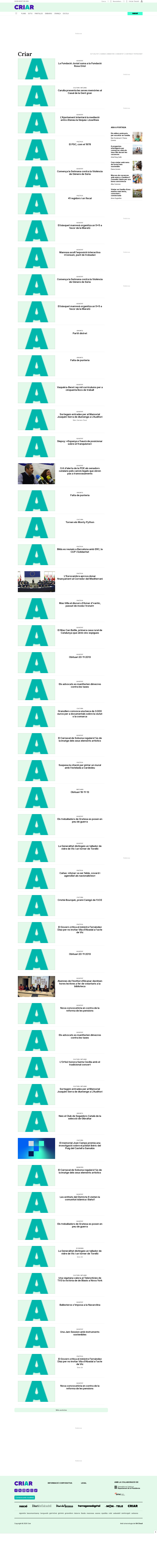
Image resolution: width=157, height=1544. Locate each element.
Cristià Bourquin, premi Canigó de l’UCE (80, 900)
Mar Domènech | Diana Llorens (119, 139)
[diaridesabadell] (41, 1506)
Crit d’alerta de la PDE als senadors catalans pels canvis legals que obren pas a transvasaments (80, 471)
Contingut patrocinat (134, 54)
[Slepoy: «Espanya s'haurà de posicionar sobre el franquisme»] (36, 446)
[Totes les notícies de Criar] (24, 7)
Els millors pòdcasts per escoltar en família (120, 134)
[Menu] (16, 13)
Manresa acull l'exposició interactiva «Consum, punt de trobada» (79, 253)
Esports (80, 330)
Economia (80, 1248)
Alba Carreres (116, 184)
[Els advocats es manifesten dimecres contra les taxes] (36, 689)
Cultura (80, 519)
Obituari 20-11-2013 (80, 657)
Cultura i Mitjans (80, 87)
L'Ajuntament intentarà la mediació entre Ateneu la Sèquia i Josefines (80, 118)
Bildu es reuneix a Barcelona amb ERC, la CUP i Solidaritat (80, 550)
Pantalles (39, 13)
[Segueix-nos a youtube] (31, 1491)
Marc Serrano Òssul (80, 420)
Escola (66, 13)
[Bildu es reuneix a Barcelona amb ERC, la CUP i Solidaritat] (36, 554)
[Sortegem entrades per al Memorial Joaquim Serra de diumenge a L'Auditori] (36, 419)
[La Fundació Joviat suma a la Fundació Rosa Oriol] (36, 68)
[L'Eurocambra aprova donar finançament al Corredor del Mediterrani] (36, 581)
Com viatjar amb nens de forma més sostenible (120, 164)
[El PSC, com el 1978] (36, 149)
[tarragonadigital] (89, 1506)
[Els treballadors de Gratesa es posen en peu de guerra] (36, 824)
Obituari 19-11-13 (80, 792)
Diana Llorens (115, 169)
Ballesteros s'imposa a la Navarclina (79, 1305)
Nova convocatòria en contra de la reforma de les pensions (79, 1009)
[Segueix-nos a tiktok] (35, 1491)
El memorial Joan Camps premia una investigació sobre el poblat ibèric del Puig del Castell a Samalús (80, 1146)
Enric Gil (80, 1257)
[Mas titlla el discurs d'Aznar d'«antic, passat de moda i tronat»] (36, 608)
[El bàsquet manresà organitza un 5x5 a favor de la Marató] (36, 230)
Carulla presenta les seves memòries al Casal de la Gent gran (80, 91)
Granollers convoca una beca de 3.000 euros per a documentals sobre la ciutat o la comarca (79, 714)
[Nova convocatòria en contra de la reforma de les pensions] (36, 1013)
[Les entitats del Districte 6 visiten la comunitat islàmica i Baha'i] (36, 1202)
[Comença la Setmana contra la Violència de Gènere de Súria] (36, 176)
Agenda (103, 54)
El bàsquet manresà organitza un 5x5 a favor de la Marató (80, 226)
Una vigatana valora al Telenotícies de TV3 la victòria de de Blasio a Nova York (79, 1279)
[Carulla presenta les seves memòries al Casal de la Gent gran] (36, 95)
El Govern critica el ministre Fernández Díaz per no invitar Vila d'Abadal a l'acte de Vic (79, 930)
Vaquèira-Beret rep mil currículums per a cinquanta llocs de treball (80, 388)
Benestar (110, 54)
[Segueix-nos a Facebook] (16, 1491)
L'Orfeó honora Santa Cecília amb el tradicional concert (80, 1063)
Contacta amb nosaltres (24, 1497)
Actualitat (94, 54)
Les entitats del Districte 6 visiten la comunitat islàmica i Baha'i (80, 1198)
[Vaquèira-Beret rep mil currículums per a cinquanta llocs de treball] (36, 392)
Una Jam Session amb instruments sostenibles (79, 1333)
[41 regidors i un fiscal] (36, 203)
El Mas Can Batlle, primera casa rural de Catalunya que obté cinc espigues (80, 631)
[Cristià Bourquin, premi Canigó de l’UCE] (36, 905)
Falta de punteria (80, 360)
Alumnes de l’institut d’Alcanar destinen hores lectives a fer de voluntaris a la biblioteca (80, 984)
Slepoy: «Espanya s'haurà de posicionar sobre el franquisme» (80, 442)
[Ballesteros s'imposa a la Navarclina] (36, 1310)
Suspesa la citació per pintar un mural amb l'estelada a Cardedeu (80, 766)
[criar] (133, 1506)
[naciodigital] (23, 1506)
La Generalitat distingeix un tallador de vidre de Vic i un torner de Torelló (80, 847)
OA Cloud (139, 1523)
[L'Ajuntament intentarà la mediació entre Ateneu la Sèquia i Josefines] (36, 122)
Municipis (79, 1167)
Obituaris (79, 789)
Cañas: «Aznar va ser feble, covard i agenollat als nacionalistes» (79, 874)
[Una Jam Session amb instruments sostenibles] (36, 1337)
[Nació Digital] (35, 8)
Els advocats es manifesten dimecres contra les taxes (80, 685)
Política (80, 141)
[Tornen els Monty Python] (36, 527)
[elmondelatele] (114, 1506)
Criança (57, 13)
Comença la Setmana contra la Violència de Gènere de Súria (80, 172)
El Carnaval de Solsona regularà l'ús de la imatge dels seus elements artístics (80, 739)
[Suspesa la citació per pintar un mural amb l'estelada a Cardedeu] (36, 770)
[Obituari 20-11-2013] (36, 662)
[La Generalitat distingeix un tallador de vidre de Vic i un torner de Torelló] (36, 851)
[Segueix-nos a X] (20, 1491)
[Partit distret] (36, 338)
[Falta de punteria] (36, 365)
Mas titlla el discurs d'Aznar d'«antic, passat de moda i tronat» (80, 604)
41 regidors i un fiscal (80, 198)
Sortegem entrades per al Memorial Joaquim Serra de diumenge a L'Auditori (79, 415)
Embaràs (48, 13)
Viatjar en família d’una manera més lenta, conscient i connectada (120, 192)
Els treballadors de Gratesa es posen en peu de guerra (79, 820)
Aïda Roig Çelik (116, 157)
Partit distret (80, 333)
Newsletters (117, 1)
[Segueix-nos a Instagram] (24, 1491)
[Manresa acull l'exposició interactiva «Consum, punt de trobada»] (36, 257)
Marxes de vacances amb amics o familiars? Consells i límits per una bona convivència (121, 178)
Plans (23, 13)
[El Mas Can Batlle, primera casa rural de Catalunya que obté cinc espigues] (36, 635)
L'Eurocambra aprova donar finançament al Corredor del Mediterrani (80, 577)
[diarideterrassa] (64, 1506)
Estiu (30, 13)
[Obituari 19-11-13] (36, 797)
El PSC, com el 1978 (80, 144)
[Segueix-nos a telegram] (27, 1491)
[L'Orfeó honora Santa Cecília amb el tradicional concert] (36, 1067)
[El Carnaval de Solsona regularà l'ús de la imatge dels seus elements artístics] (36, 743)
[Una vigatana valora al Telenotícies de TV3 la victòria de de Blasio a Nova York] (36, 1283)
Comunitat (120, 54)
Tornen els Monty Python (80, 522)
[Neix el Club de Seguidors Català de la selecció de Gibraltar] (36, 1121)
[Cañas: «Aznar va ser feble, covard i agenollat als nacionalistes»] (36, 878)
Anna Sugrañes (116, 198)
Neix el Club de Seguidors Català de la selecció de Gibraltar (80, 1117)
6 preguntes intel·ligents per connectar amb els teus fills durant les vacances (119, 150)
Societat (79, 60)
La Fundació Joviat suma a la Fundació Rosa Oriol (80, 64)
